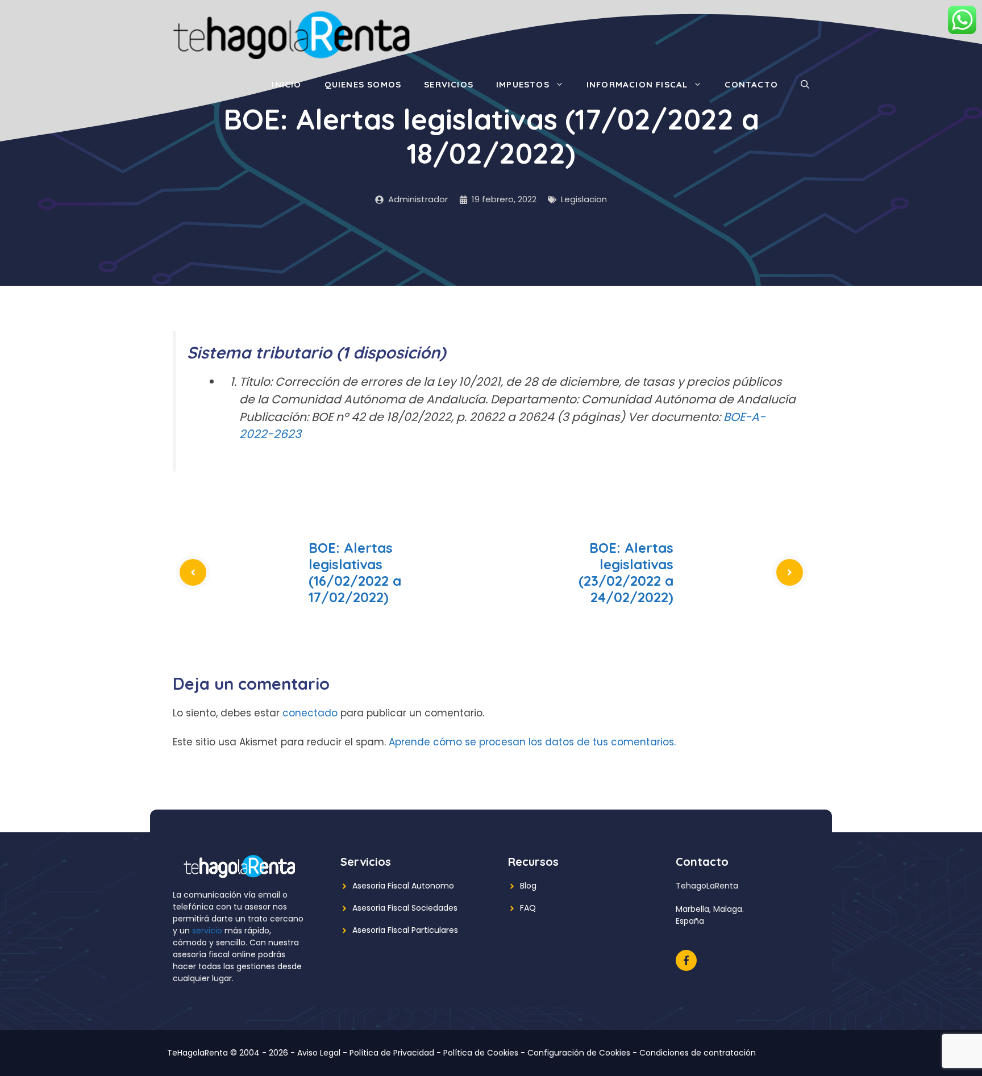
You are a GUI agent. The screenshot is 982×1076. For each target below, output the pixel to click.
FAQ (528, 908)
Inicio (286, 84)
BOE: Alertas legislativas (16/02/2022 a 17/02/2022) (355, 572)
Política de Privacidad (391, 1052)
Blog (528, 885)
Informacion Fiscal (637, 84)
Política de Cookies (480, 1052)
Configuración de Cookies (578, 1052)
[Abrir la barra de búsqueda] (805, 84)
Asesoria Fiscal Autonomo (403, 885)
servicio (207, 930)
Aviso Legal (318, 1052)
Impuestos (523, 84)
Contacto (751, 84)
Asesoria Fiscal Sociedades (404, 908)
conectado (310, 713)
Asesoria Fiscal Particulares (405, 930)
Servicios (448, 84)
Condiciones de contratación (697, 1052)
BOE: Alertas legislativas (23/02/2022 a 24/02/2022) (626, 572)
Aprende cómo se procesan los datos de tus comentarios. (532, 742)
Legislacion (584, 199)
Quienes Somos (363, 84)
